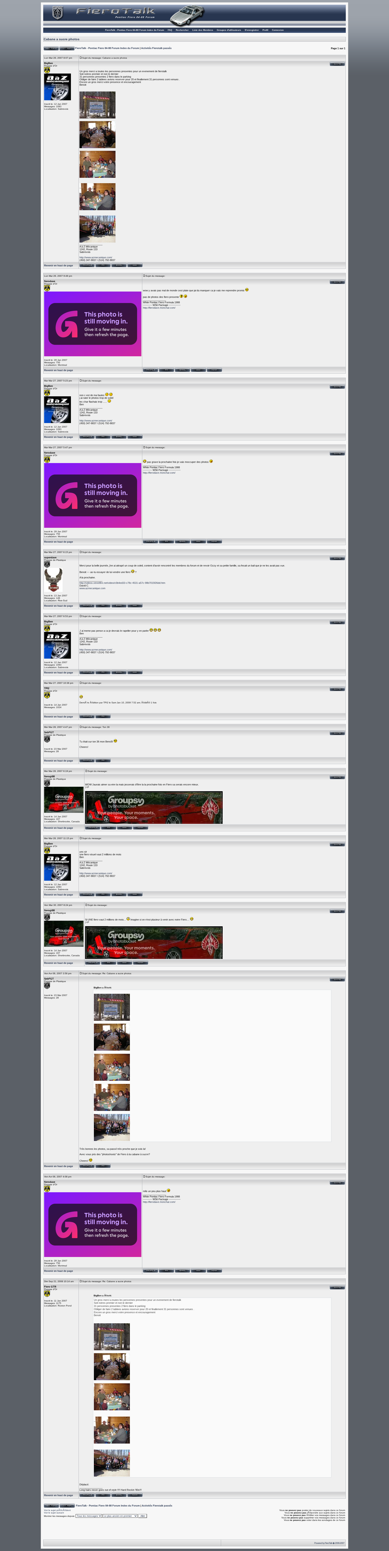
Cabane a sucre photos (61, 39)
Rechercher (182, 30)
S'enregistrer (252, 30)
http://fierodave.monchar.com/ (159, 307)
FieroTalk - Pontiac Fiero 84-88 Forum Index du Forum (134, 30)
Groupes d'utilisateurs (229, 30)
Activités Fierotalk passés (156, 48)
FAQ (170, 30)
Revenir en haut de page (58, 265)
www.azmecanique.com (92, 588)
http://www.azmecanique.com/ (95, 257)
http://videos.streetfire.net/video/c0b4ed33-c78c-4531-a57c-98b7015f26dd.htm (122, 583)
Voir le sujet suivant (54, 1512)
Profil (265, 30)
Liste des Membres (202, 30)
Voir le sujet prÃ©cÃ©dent (57, 1510)
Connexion (278, 30)
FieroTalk (328, 1543)
